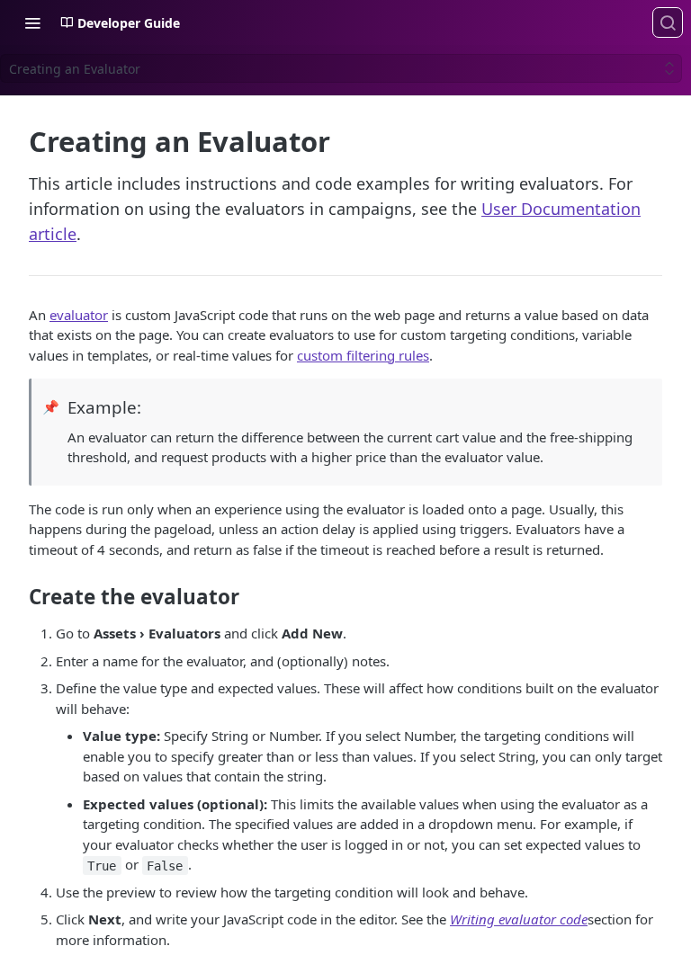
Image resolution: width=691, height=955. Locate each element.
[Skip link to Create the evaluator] (16, 597)
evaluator (78, 315)
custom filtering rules (363, 355)
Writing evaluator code (519, 919)
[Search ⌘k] (667, 22)
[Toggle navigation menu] (32, 22)
